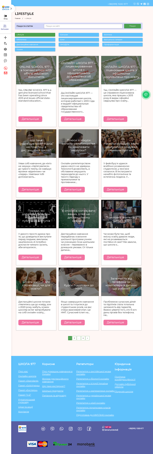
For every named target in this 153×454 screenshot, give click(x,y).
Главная (17, 18)
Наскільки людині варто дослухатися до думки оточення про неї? (121, 147)
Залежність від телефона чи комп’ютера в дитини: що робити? (121, 283)
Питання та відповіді (54, 396)
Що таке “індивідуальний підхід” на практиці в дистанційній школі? (36, 145)
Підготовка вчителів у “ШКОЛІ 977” (121, 219)
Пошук (132, 26)
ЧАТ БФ (108, 427)
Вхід (6, 19)
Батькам (64, 35)
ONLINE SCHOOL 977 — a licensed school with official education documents (36, 72)
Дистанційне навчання (27, 44)
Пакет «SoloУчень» (29, 386)
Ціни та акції (25, 407)
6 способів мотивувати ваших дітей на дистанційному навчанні (78, 215)
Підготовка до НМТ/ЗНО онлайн (95, 415)
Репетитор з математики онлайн (95, 391)
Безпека (108, 35)
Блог (62, 40)
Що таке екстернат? (53, 386)
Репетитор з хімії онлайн (90, 403)
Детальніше (30, 119)
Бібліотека (21, 40)
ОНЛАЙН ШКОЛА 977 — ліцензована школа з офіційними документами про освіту (121, 72)
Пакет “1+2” (24, 395)
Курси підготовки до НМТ (79, 287)
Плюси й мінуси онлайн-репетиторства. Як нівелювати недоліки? (79, 145)
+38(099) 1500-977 (118, 4)
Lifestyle (20, 35)
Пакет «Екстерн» (28, 390)
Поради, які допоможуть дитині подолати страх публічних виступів (36, 215)
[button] (146, 94)
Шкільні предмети (52, 391)
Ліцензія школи (124, 392)
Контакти (23, 412)
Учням (20, 49)
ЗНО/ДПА (64, 44)
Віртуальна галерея (113, 40)
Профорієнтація (111, 44)
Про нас (23, 371)
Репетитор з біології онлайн (92, 379)
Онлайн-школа (27, 376)
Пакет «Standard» (28, 381)
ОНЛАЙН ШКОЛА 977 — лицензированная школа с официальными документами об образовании (79, 71)
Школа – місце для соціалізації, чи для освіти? (36, 285)
